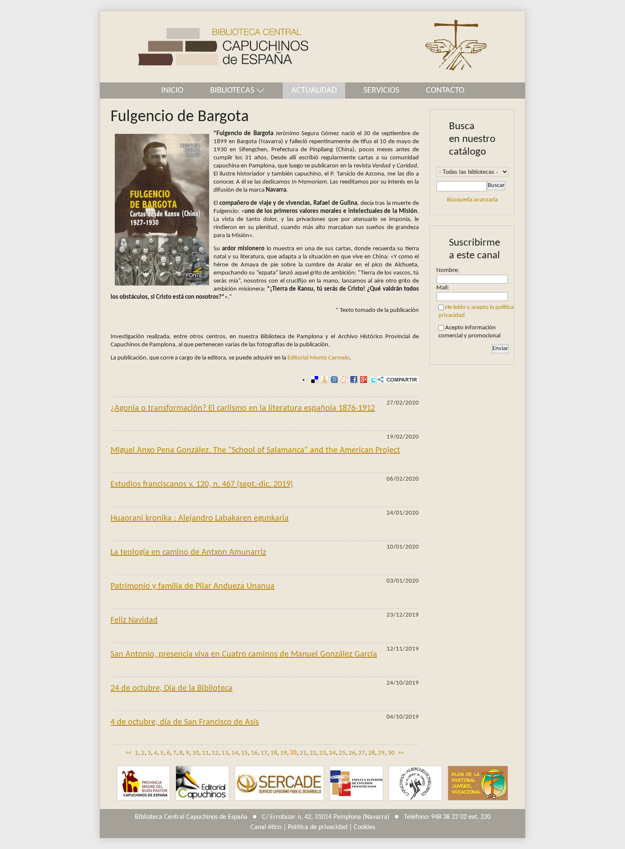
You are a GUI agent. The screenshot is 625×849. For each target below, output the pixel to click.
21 (303, 753)
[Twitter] (372, 379)
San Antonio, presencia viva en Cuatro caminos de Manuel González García (244, 654)
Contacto (445, 90)
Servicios (381, 90)
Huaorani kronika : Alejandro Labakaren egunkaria (200, 518)
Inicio (172, 90)
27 (361, 753)
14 (234, 753)
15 (244, 753)
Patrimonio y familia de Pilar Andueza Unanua (193, 586)
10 (195, 753)
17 (264, 753)
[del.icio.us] (313, 379)
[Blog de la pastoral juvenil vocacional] (478, 783)
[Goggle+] (362, 379)
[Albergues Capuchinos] (415, 783)
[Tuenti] (333, 379)
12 (215, 753)
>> (401, 753)
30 (391, 753)
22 (313, 753)
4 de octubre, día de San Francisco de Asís (185, 722)
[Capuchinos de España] (143, 783)
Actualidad (314, 90)
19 (283, 753)
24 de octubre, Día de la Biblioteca (172, 688)
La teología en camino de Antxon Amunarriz (188, 552)
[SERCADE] (279, 783)
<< (128, 753)
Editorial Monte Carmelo (318, 358)
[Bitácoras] (323, 379)
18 (273, 753)
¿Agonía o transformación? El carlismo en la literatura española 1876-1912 (243, 408)
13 (225, 753)
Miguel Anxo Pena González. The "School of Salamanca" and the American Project (255, 450)
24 (332, 753)
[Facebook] (353, 379)
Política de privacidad (317, 827)
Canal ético (265, 827)
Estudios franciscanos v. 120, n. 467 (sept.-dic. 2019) (202, 484)
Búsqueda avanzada (472, 200)
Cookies (364, 827)
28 (371, 753)
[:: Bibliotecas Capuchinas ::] (204, 47)
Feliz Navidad (134, 620)
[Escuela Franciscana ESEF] (356, 783)
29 (381, 753)
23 (322, 753)
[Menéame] (343, 379)
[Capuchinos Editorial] (202, 783)
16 (254, 753)
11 (205, 753)
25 (342, 753)
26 (352, 753)
